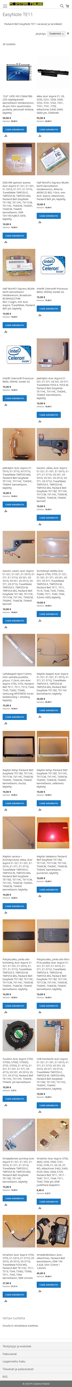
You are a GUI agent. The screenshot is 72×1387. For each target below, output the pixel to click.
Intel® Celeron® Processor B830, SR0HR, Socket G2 (18, 380)
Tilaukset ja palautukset (18, 1369)
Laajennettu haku (14, 1361)
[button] (6, 136)
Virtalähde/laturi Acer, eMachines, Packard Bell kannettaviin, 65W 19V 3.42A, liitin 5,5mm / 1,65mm (51, 1261)
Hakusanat (10, 1354)
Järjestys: (41, 33)
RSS (5, 1377)
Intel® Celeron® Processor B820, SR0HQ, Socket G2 (52, 290)
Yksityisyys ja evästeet (17, 1346)
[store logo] (26, 3)
